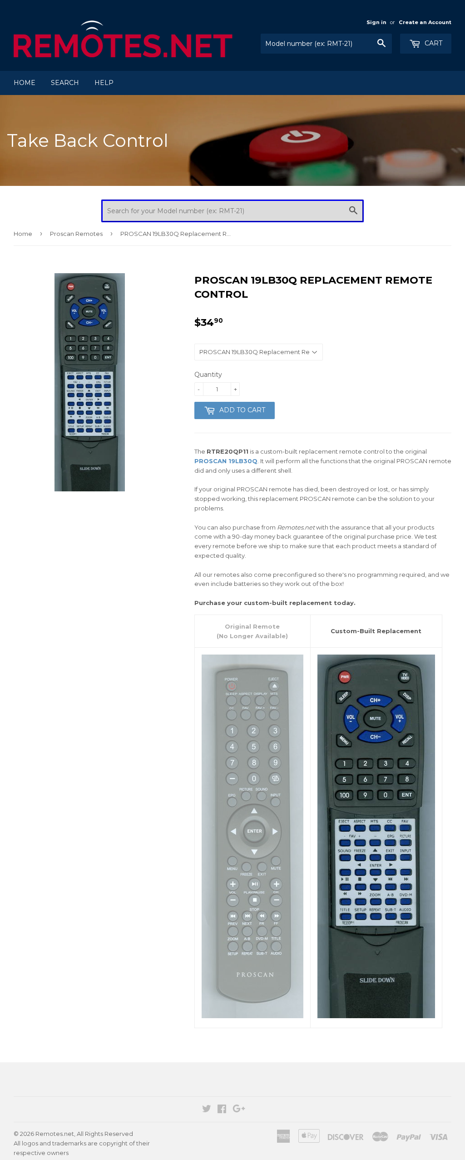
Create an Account (425, 22)
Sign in (376, 22)
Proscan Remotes (76, 233)
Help (104, 83)
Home (24, 83)
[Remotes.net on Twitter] (206, 1110)
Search (65, 83)
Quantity (208, 374)
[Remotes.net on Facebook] (222, 1110)
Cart (432, 43)
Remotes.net (54, 1133)
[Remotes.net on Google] (238, 1110)
